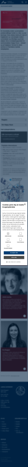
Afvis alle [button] (14, 257)
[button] (14, 262)
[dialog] (14, 233)
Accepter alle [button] (14, 252)
